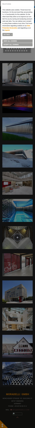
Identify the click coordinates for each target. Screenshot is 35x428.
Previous (3, 14)
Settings (7, 34)
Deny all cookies (10, 41)
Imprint (7, 30)
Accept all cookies (11, 45)
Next (31, 14)
